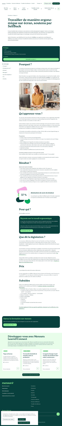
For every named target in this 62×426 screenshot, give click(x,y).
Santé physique (5, 390)
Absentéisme (5, 388)
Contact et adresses (35, 399)
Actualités (33, 395)
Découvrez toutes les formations (31, 374)
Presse (32, 406)
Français (38, 3)
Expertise (33, 392)
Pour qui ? (5, 72)
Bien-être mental (5, 386)
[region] (19, 418)
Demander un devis (30, 59)
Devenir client (56, 3)
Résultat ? (5, 70)
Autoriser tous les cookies (24, 422)
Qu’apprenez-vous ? (7, 68)
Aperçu (15, 15)
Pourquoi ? (5, 66)
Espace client (48, 3)
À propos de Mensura (16, 3)
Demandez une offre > (9, 324)
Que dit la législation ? (7, 74)
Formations (8, 3)
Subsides (4, 78)
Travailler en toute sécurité (8, 393)
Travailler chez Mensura (26, 3)
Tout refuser (21, 419)
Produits (32, 390)
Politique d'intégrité (41, 422)
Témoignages (33, 397)
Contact (33, 3)
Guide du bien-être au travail (8, 395)
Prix (3, 76)
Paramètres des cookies (8, 419)
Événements (33, 388)
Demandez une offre (26, 230)
